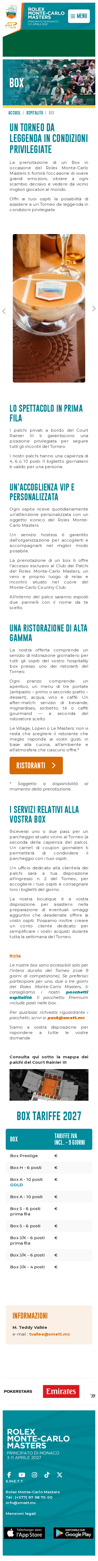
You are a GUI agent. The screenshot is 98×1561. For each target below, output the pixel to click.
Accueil (14, 113)
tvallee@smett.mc (49, 1334)
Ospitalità (34, 113)
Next (94, 310)
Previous (4, 312)
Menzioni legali (21, 1514)
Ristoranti (30, 766)
